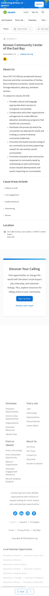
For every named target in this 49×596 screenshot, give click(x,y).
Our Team (31, 451)
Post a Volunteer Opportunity (13, 456)
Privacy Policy (23, 530)
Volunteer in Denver (12, 568)
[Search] (43, 12)
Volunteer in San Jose (33, 555)
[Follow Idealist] (15, 513)
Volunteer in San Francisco (15, 564)
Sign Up (35, 12)
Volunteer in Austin (32, 568)
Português (34, 522)
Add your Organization (12, 463)
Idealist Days (11, 434)
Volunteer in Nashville (33, 582)
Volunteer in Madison (34, 577)
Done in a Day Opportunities (12, 417)
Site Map (37, 530)
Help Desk (31, 459)
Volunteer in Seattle (12, 555)
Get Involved (7, 20)
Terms (11, 530)
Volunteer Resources (10, 429)
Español (23, 522)
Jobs (29, 408)
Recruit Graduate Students (13, 480)
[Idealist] (9, 12)
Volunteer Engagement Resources (11, 471)
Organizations (12, 423)
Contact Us (31, 455)
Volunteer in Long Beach (14, 586)
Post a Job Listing (14, 450)
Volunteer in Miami (11, 582)
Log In (26, 12)
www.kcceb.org (26, 54)
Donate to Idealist (35, 463)
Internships (32, 413)
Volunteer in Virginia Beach (15, 573)
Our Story (31, 446)
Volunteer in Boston (12, 560)
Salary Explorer (33, 421)
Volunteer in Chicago (12, 577)
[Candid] (5, 59)
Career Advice (32, 425)
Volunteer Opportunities (12, 410)
